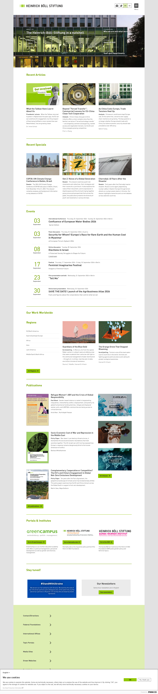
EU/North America (32, 331)
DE (129, 6)
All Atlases (104, 476)
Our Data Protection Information (12, 688)
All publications (34, 506)
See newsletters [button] (106, 592)
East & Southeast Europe (34, 336)
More (30, 43)
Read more (115, 407)
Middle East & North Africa (35, 354)
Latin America (31, 350)
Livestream (53, 256)
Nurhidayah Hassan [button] (65, 412)
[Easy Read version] (117, 6)
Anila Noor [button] (54, 412)
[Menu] (136, 5)
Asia (27, 345)
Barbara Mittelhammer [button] (58, 450)
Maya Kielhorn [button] (64, 488)
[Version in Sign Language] (121, 6)
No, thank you (144, 680)
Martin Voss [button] (55, 488)
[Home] (41, 5)
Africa (28, 340)
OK (130, 680)
